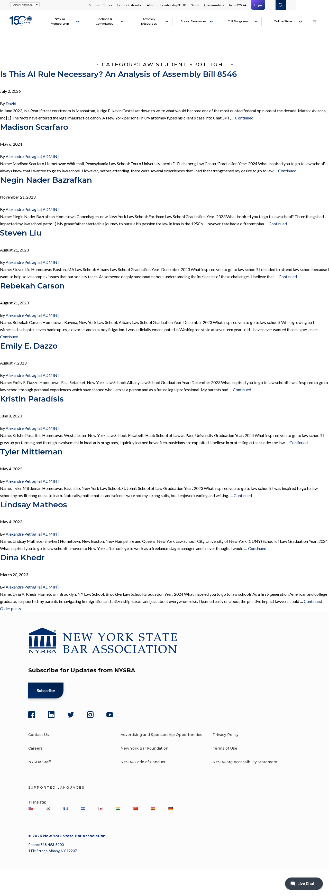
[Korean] (48, 809)
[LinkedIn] (51, 714)
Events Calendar (129, 5)
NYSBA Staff (39, 762)
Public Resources (193, 21)
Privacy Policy (226, 734)
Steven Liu (20, 233)
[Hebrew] (83, 809)
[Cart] (314, 21)
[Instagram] (90, 714)
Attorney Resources (149, 21)
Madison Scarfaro (34, 127)
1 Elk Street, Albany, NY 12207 (52, 850)
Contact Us (38, 734)
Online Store (283, 21)
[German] (170, 809)
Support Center (100, 5)
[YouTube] (109, 714)
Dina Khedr (22, 557)
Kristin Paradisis (32, 399)
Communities (214, 5)
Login (258, 5)
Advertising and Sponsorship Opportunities (161, 734)
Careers (35, 748)
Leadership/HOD (173, 5)
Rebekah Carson (32, 286)
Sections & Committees (104, 21)
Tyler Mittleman (31, 451)
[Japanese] (100, 809)
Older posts (10, 608)
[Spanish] (153, 809)
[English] (30, 809)
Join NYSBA (237, 5)
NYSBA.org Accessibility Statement (245, 762)
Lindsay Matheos (33, 504)
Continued (244, 117)
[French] (65, 809)
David (11, 103)
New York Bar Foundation (144, 748)
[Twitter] (70, 714)
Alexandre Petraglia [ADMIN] (32, 156)
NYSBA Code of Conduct (143, 762)
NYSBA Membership (60, 21)
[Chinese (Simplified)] (135, 809)
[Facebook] (31, 714)
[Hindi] (118, 809)
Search (281, 5)
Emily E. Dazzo (29, 346)
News (195, 5)
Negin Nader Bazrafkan (46, 180)
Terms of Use (225, 748)
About (151, 5)
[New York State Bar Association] (21, 23)
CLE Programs (238, 21)
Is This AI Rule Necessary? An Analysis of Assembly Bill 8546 (118, 74)
